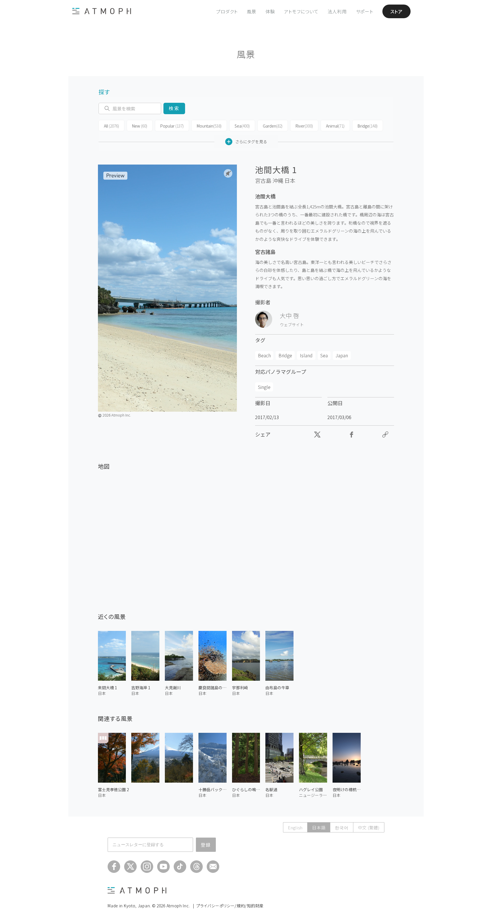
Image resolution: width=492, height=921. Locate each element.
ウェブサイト (292, 324)
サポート (364, 11)
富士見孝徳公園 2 (113, 789)
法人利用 (337, 11)
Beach (264, 355)
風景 (252, 11)
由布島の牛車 (277, 687)
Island (306, 355)
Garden (272, 126)
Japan (341, 355)
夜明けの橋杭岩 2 (347, 789)
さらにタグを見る (251, 141)
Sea (242, 126)
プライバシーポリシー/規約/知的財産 (230, 905)
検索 (174, 108)
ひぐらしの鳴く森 (246, 789)
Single (264, 386)
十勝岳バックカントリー (212, 789)
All (111, 126)
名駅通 (271, 789)
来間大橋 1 (107, 687)
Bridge (368, 126)
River (304, 126)
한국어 (341, 827)
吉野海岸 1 (140, 687)
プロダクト (227, 11)
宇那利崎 (240, 687)
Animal (335, 126)
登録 (206, 844)
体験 (270, 11)
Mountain (209, 126)
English (295, 827)
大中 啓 (289, 315)
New (139, 126)
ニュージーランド (313, 795)
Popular (172, 126)
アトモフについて (301, 11)
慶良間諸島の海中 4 (212, 687)
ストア (396, 11)
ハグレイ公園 (311, 789)
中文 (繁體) (369, 827)
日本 (289, 180)
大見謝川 (173, 687)
